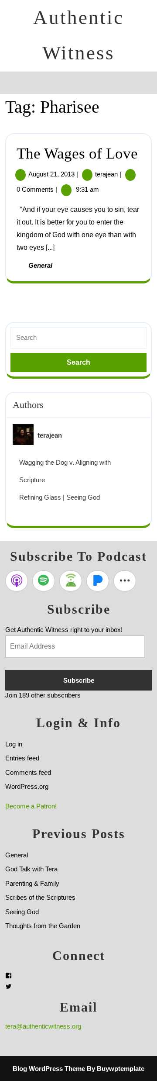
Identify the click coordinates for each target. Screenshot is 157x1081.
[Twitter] (8, 986)
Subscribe (78, 680)
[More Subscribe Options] (124, 580)
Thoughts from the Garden (42, 925)
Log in (13, 744)
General (40, 265)
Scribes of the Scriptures (40, 897)
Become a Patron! (31, 806)
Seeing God (22, 911)
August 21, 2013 (51, 174)
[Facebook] (8, 975)
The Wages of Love (77, 153)
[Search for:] (78, 338)
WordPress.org (26, 786)
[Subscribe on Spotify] (43, 580)
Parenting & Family (32, 883)
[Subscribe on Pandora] (97, 580)
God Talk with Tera (31, 869)
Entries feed (22, 758)
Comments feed (28, 772)
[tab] (13, 83)
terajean (106, 174)
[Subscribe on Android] (70, 580)
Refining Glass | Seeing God (59, 497)
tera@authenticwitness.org (43, 1026)
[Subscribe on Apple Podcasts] (16, 580)
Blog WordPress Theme (49, 1068)
